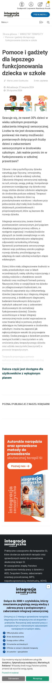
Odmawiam (13, 678)
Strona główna (10, 34)
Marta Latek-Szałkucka (17, 81)
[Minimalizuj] (48, 586)
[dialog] (26, 670)
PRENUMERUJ (40, 14)
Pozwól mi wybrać (10, 673)
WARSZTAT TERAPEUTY (31, 34)
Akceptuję (37, 678)
